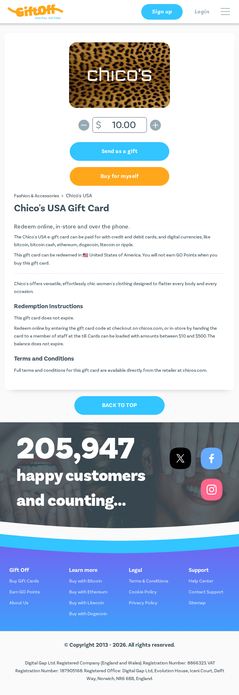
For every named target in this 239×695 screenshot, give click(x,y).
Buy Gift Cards (24, 581)
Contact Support (206, 592)
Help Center (201, 581)
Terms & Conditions (148, 581)
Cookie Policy (143, 592)
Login (202, 11)
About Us (18, 603)
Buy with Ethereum (88, 592)
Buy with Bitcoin (85, 581)
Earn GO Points (24, 592)
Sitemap (197, 603)
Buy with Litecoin (86, 603)
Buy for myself (119, 176)
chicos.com (150, 328)
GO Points (186, 255)
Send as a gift (119, 151)
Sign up (162, 11)
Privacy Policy (143, 603)
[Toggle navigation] (225, 12)
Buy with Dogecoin (88, 614)
